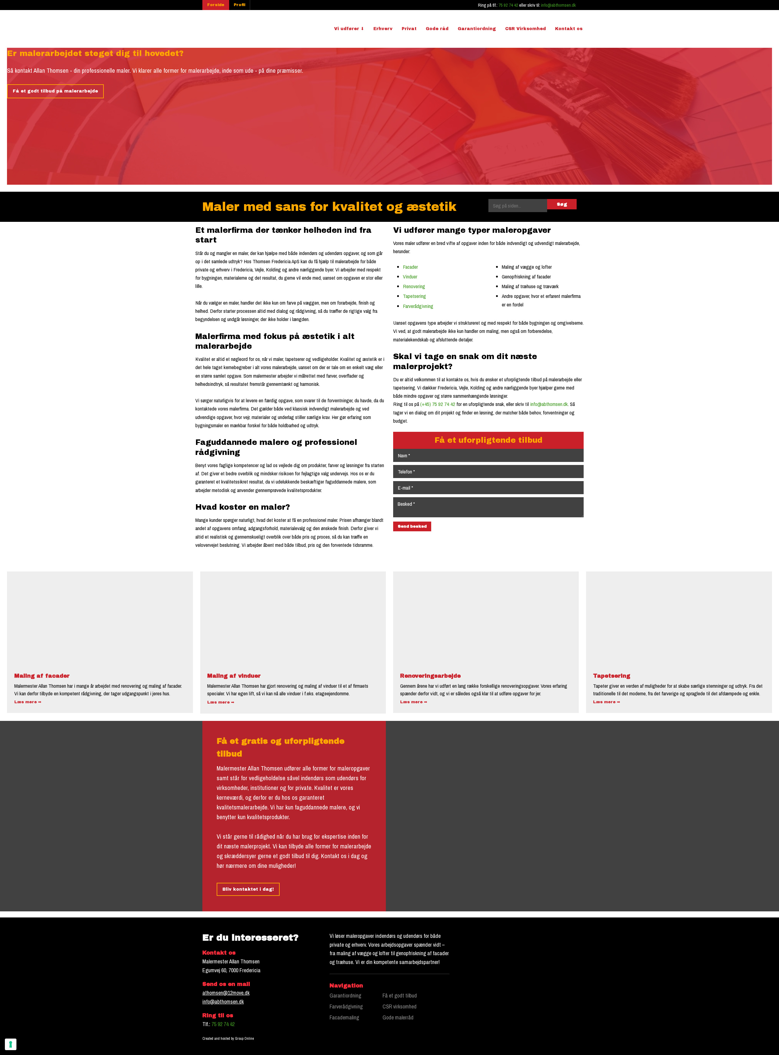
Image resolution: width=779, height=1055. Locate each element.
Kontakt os (568, 28)
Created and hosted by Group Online (228, 1038)
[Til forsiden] (230, 28)
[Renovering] (486, 617)
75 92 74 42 (508, 5)
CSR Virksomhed (525, 28)
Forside (215, 5)
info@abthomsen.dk (558, 5)
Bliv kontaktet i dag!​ (248, 889)
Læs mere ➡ (27, 702)
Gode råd (437, 28)
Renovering (414, 286)
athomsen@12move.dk (226, 993)
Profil (239, 5)
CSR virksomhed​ (400, 1006)
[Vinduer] (293, 617)
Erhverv (383, 28)
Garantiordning (477, 28)
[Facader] (100, 617)
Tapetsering (414, 295)
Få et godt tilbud (400, 995)
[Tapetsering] (679, 617)
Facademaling (344, 1017)
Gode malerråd (398, 1017)
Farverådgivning (418, 305)
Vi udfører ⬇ (349, 28)
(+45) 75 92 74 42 (437, 403)
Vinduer (410, 276)
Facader (410, 266)
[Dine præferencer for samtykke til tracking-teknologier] (10, 1044)
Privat (409, 28)
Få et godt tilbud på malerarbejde (55, 91)
